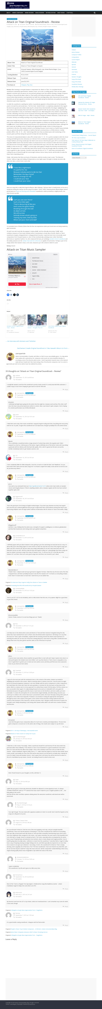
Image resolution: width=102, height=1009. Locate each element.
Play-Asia (29, 85)
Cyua (12, 26)
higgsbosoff (18, 496)
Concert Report (76, 59)
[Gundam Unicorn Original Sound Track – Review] (16, 319)
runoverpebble (19, 588)
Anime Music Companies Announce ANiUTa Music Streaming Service (29, 932)
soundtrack (57, 239)
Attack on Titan (50, 24)
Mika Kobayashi (31, 26)
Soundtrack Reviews (12, 19)
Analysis (74, 50)
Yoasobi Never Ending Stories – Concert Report (84, 135)
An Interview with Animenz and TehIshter (21, 341)
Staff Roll (70, 12)
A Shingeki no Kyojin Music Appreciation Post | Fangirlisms (26, 910)
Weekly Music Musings (77, 86)
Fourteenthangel (20, 737)
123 (16, 455)
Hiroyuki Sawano (23, 26)
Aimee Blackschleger (41, 24)
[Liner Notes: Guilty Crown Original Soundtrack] (57, 319)
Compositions (75, 57)
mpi (36, 26)
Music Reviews (39, 12)
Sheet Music (61, 12)
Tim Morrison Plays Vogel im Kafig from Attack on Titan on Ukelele (29, 582)
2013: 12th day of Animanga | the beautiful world (24, 730)
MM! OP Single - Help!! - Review (86, 115)
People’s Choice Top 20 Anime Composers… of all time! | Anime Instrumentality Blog (34, 929)
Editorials (74, 62)
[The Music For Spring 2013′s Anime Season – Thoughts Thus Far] (37, 319)
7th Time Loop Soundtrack (79, 137)
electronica (16, 26)
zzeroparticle (23, 24)
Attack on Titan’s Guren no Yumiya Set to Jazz (23, 733)
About (8, 12)
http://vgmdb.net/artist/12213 (37, 486)
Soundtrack (54, 26)
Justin (17, 414)
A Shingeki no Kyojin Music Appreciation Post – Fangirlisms (26, 935)
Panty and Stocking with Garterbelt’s (26, 191)
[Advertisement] (84, 27)
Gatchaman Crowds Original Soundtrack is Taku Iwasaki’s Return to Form (43, 348)
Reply (66, 389)
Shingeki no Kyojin (47, 26)
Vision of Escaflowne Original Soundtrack (82, 148)
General (74, 67)
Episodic (74, 64)
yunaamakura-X (20, 536)
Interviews (74, 69)
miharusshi (18, 892)
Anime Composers (17, 12)
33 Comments (31, 24)
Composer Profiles (76, 54)
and (31, 241)
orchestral (40, 26)
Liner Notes (75, 72)
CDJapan (23, 85)
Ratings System (50, 12)
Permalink (19, 379)
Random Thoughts (76, 77)
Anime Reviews (29, 12)
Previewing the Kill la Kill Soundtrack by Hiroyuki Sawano (26, 585)
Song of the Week (76, 79)
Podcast (74, 74)
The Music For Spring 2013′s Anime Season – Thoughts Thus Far (37, 326)
